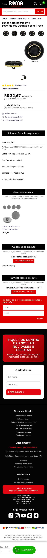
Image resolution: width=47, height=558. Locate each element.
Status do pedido (24, 419)
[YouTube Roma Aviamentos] (23, 515)
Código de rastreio (23, 435)
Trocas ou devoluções (23, 425)
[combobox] (23, 11)
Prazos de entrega (23, 432)
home (4, 18)
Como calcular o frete (23, 429)
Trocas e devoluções (23, 464)
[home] (16, 3)
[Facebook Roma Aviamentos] (10, 515)
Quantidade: (4, 547)
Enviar (40, 318)
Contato (23, 460)
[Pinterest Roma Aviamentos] (29, 515)
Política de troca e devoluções (23, 422)
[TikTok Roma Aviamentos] (36, 515)
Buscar (40, 12)
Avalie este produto (23, 261)
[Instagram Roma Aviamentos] (17, 515)
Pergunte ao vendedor (23, 292)
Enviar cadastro (16, 392)
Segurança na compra (23, 467)
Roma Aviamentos (10, 89)
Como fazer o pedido (23, 416)
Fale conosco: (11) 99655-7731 (23, 447)
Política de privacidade (23, 482)
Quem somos (23, 479)
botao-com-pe (35, 18)
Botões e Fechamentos (18, 18)
